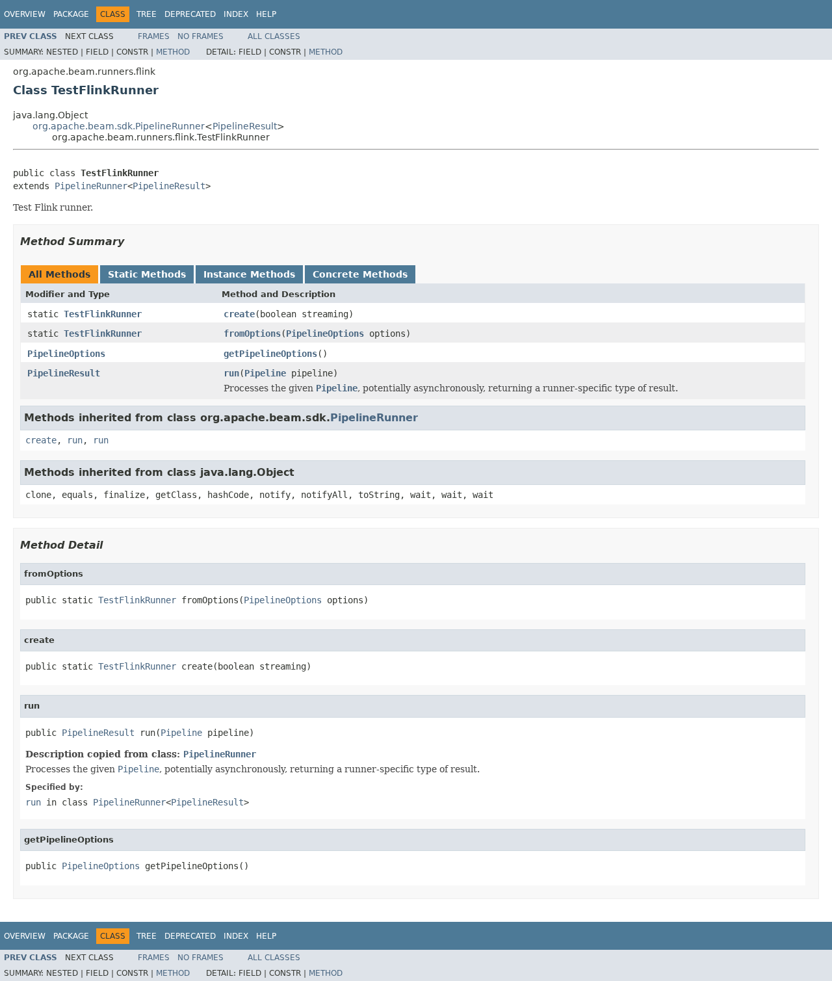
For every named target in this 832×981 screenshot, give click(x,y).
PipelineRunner (91, 186)
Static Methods (147, 274)
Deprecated (190, 14)
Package (71, 14)
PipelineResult (245, 126)
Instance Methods (249, 274)
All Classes (274, 36)
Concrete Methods (360, 274)
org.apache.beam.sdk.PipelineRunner (118, 126)
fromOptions (252, 333)
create (239, 314)
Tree (146, 14)
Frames (154, 36)
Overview (25, 14)
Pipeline (265, 373)
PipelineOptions (325, 333)
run (231, 373)
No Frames (200, 36)
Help (266, 14)
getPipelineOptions (270, 353)
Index (236, 14)
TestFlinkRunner (103, 314)
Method (173, 52)
